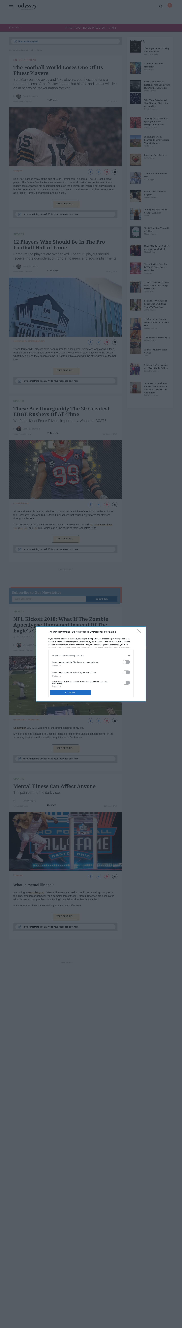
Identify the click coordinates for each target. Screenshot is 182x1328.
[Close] (140, 632)
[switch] (126, 662)
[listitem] (91, 655)
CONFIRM (70, 693)
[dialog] (91, 664)
